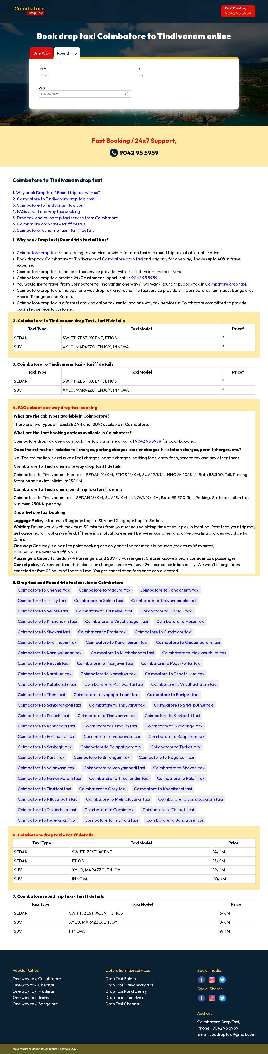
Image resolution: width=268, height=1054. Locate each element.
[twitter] (222, 982)
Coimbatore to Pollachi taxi (43, 715)
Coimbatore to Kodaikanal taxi (163, 788)
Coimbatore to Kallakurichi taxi (47, 684)
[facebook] (201, 982)
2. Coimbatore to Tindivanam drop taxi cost (54, 198)
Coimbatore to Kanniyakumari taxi (50, 652)
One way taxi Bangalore (35, 1003)
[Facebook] (201, 1000)
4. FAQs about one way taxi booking (46, 211)
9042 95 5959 (238, 13)
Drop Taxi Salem (120, 978)
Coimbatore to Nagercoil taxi (166, 757)
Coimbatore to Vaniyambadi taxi (114, 767)
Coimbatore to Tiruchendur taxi (119, 778)
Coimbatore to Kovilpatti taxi (172, 715)
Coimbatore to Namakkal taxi (109, 673)
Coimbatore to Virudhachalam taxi (184, 684)
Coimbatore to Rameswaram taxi (49, 778)
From (42, 69)
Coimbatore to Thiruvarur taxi (117, 705)
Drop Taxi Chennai (122, 1003)
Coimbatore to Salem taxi (98, 600)
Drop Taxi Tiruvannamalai (129, 984)
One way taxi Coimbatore (37, 978)
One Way (41, 53)
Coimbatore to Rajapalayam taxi (111, 746)
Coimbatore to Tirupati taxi (168, 809)
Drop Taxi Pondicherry (126, 991)
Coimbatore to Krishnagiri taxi (46, 726)
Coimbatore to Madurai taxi (105, 590)
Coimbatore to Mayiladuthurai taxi (194, 652)
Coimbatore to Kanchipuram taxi (117, 642)
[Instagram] (212, 1000)
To (138, 69)
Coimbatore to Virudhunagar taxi (116, 621)
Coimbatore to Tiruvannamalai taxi (164, 600)
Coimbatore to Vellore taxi (43, 610)
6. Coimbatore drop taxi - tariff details (49, 224)
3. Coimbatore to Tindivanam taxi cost (49, 205)
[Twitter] (222, 1000)
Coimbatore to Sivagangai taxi (174, 726)
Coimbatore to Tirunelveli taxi (104, 610)
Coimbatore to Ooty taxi (102, 788)
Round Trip (67, 53)
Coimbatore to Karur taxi (41, 757)
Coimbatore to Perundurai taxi (46, 736)
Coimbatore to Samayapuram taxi (190, 799)
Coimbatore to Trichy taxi (42, 600)
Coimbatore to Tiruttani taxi (44, 788)
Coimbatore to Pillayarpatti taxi (48, 799)
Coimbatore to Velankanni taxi (46, 767)
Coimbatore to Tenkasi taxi (176, 746)
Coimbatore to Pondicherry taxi (169, 590)
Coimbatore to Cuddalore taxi (163, 631)
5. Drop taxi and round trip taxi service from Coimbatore (65, 217)
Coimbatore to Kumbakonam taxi (122, 652)
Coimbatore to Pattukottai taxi (113, 684)
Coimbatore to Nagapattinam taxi (106, 694)
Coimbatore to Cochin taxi (109, 809)
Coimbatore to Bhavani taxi (179, 767)
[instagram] (212, 982)
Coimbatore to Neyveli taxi (43, 663)
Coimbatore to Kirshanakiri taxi (47, 621)
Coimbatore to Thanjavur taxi (105, 663)
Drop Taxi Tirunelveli (124, 997)
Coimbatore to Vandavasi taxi (112, 736)
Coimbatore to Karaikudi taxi (45, 673)
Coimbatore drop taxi (37, 252)
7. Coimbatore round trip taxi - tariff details (53, 230)
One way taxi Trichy (31, 997)
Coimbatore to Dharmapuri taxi (47, 642)
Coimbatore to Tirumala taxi (111, 820)
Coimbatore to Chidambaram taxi (188, 642)
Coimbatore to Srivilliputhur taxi (184, 705)
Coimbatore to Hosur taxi (180, 621)
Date (42, 88)
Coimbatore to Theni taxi (41, 694)
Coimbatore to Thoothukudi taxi (175, 673)
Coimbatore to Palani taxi (181, 778)
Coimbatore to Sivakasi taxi (44, 631)
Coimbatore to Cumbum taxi (110, 726)
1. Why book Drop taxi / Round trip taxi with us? (56, 192)
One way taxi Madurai (33, 991)
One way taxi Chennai (33, 984)
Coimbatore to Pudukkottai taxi (171, 663)
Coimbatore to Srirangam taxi (102, 757)
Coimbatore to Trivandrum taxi (47, 809)
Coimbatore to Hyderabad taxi (47, 820)
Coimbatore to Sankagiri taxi (45, 746)
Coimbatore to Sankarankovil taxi (49, 705)
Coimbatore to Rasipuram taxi (176, 736)
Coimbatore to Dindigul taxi (166, 610)
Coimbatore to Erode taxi (102, 631)
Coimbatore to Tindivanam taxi (106, 715)
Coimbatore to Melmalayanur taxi (118, 799)
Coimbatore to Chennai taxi (44, 590)
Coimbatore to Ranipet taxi (173, 694)
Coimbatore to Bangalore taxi (174, 820)
